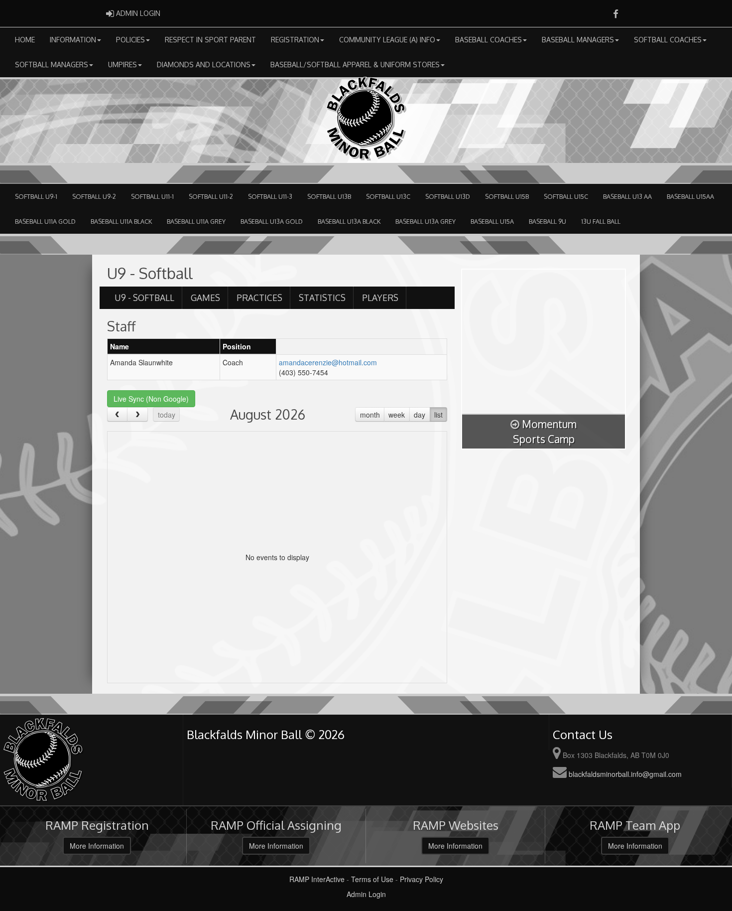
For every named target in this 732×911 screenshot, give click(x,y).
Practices (259, 297)
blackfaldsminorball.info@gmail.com (625, 774)
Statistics (322, 297)
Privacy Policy (421, 879)
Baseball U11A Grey (196, 221)
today (166, 415)
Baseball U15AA (690, 196)
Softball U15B (507, 196)
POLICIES (130, 39)
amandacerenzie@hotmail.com (328, 362)
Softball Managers (51, 64)
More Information (97, 846)
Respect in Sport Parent (210, 39)
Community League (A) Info (387, 39)
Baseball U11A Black (121, 221)
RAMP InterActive (317, 879)
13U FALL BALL (600, 221)
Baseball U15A (492, 221)
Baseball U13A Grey (425, 221)
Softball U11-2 (211, 196)
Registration (295, 39)
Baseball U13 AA (627, 196)
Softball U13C (388, 196)
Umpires (122, 64)
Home (25, 39)
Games (205, 297)
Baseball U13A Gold (272, 221)
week (396, 415)
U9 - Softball (144, 297)
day (419, 415)
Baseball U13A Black (349, 221)
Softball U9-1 (36, 196)
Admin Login (366, 894)
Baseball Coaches (488, 39)
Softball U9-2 (94, 196)
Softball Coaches (668, 39)
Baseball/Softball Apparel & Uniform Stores (355, 64)
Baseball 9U (547, 221)
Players (380, 297)
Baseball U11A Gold (45, 221)
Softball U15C (566, 196)
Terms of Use (372, 879)
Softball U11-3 (270, 196)
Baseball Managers (578, 39)
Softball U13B (329, 196)
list (438, 415)
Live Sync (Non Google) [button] (151, 399)
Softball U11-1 (152, 196)
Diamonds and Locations (203, 64)
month (370, 415)
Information (73, 39)
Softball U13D (447, 196)
